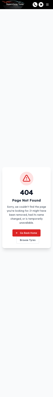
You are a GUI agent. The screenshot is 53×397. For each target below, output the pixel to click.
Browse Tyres (27, 240)
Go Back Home (28, 233)
